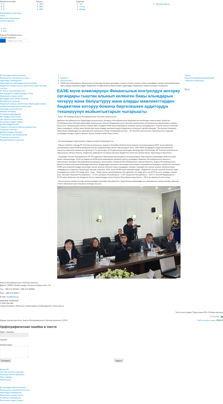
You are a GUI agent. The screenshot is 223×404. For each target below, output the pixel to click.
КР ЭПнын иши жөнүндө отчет (12, 90)
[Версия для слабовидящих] (0, 26)
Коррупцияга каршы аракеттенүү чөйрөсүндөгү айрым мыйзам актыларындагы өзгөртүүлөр (23, 104)
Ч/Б (80, 4)
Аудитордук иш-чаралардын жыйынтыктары (18, 83)
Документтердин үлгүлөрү (11, 132)
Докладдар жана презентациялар (14, 98)
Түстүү (82, 6)
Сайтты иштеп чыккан (206, 320)
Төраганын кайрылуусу (194, 80)
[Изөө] (3, 41)
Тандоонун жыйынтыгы (9, 137)
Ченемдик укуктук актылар (11, 108)
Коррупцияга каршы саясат (11, 96)
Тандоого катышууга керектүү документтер (18, 127)
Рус (4, 28)
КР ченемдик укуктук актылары (13, 75)
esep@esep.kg (12, 296)
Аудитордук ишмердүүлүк (11, 80)
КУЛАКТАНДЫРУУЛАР (9, 124)
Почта (2, 15)
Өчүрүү (82, 9)
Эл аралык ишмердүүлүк (10, 114)
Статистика (215, 316)
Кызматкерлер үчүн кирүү (11, 13)
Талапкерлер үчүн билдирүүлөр (13, 134)
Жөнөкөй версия (163, 4)
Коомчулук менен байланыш (111, 60)
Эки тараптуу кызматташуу (11, 119)
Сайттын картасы (7, 20)
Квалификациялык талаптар (12, 139)
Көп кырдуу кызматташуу (10, 116)
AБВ (41, 4)
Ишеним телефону (8, 111)
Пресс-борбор (111, 65)
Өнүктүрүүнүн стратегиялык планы (14, 77)
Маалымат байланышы (10, 18)
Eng (4, 31)
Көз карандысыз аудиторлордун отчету (16, 93)
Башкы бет (111, 50)
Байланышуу (111, 71)
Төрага (199, 76)
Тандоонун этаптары (9, 129)
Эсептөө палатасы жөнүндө (111, 55)
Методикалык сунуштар (10, 101)
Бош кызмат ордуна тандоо (11, 121)
